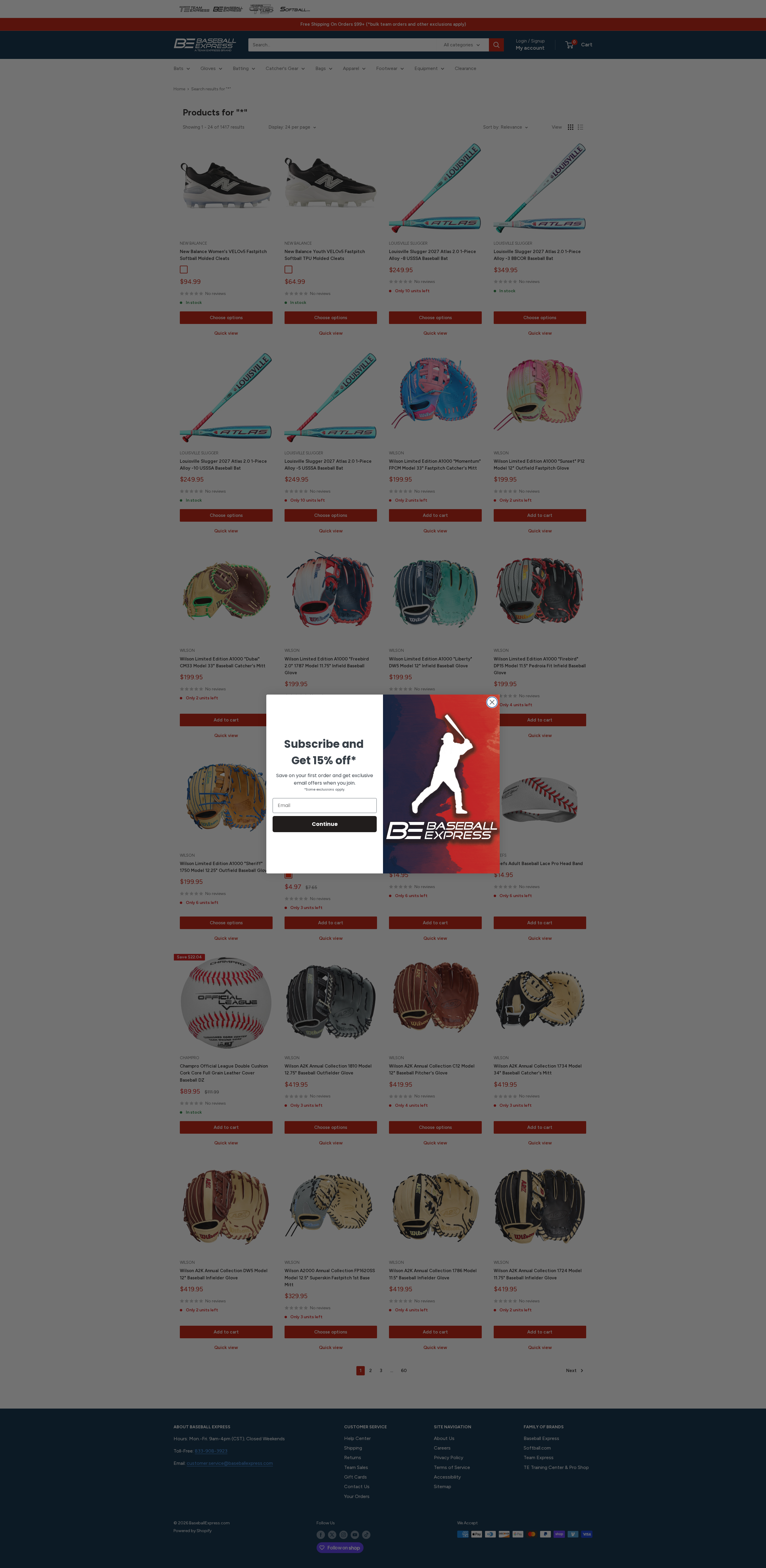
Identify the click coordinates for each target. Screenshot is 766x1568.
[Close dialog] (492, 702)
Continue (325, 824)
